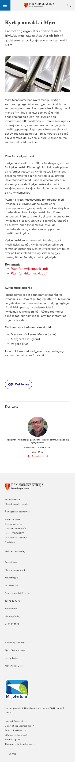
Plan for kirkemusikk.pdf (29, 273)
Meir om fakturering (15, 551)
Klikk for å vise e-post (37, 456)
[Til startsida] (24, 486)
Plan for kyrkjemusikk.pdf (29, 269)
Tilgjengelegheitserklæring (18, 744)
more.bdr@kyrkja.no (22, 593)
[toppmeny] (5, 5)
